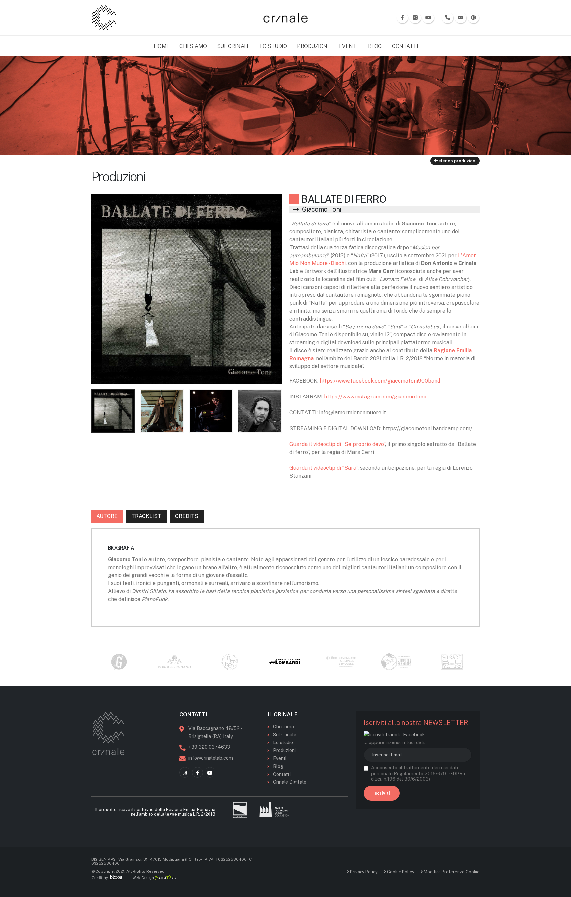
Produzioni (313, 46)
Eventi (348, 46)
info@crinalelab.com (210, 758)
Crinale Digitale (289, 782)
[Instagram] (184, 772)
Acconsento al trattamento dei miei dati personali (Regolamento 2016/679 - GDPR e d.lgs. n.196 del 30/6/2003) (419, 773)
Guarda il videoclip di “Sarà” (323, 468)
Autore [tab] (107, 516)
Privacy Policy (363, 871)
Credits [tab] (186, 516)
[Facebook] (197, 772)
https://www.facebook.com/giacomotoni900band (380, 381)
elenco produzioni (457, 160)
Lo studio (283, 742)
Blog (375, 46)
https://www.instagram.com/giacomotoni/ (375, 397)
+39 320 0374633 (209, 747)
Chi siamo (283, 726)
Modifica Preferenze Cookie (451, 871)
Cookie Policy (400, 871)
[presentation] (99, 289)
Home (162, 46)
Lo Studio (273, 46)
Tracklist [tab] (146, 516)
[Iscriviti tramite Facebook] (394, 734)
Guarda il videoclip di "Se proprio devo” (337, 444)
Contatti (405, 46)
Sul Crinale (233, 46)
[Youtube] (210, 772)
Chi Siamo (193, 46)
